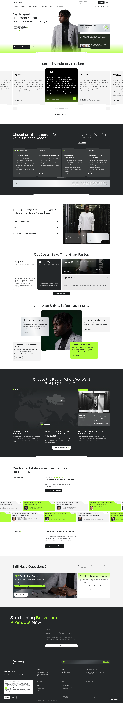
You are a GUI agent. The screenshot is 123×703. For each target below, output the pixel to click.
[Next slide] (108, 108)
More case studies (60, 114)
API (38, 690)
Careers (39, 675)
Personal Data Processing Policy (69, 687)
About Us (39, 669)
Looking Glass (40, 688)
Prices (26, 183)
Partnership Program (66, 672)
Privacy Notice (65, 685)
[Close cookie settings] (32, 671)
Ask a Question (21, 595)
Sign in (107, 2)
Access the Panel (20, 47)
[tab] (35, 221)
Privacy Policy (41, 700)
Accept (7, 697)
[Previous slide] (15, 108)
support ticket (93, 672)
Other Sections (86, 595)
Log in (90, 240)
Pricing (29, 6)
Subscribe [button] (106, 661)
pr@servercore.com (90, 683)
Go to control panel (60, 447)
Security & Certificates (42, 674)
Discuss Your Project (40, 47)
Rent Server (27, 332)
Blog (51, 6)
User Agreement (65, 683)
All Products (82, 142)
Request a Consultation (55, 546)
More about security (78, 355)
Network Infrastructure (42, 672)
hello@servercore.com (84, 3)
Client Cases (40, 671)
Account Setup (83, 585)
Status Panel (40, 687)
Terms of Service (51, 700)
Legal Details (65, 688)
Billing (89, 585)
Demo (63, 669)
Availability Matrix (96, 585)
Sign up (101, 2)
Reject (13, 697)
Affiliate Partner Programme (87, 589)
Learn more (88, 329)
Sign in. (69, 649)
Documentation (36, 6)
